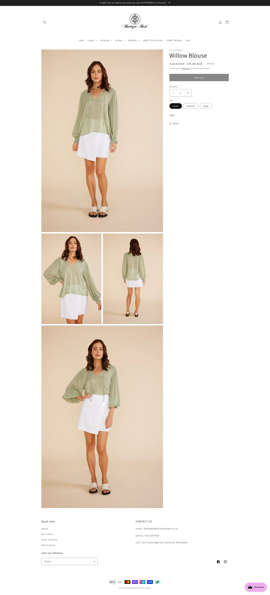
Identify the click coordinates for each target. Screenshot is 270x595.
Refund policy (48, 545)
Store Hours (47, 534)
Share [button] (176, 123)
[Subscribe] (93, 561)
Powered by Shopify (143, 588)
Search (44, 528)
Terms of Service (49, 539)
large (206, 106)
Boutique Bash (130, 588)
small (176, 106)
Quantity (173, 86)
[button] (44, 22)
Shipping (185, 68)
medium (191, 106)
